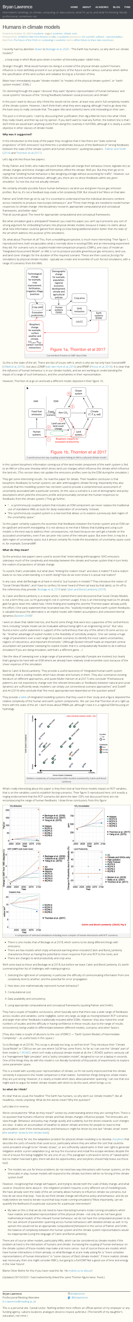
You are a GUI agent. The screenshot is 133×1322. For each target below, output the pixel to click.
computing (47, 40)
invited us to (80, 1270)
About (86, 7)
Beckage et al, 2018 (49, 589)
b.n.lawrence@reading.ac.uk (19, 1301)
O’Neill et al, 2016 (13, 366)
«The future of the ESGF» (25, 40)
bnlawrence (77, 1293)
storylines (118, 1139)
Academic (102, 7)
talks (54, 36)
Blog (116, 7)
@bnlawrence (80, 1297)
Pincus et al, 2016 (101, 366)
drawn (38, 49)
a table (23, 697)
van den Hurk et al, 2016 (61, 366)
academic (39, 33)
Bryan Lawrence (17, 6)
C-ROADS (25, 1052)
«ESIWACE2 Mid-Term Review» (33, 36)
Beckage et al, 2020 (57, 49)
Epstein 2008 (23, 615)
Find (127, 7)
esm (74, 33)
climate (67, 33)
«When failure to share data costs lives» (93, 40)
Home (74, 7)
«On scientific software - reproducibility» (101, 36)
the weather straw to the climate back (25, 1132)
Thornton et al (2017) (29, 153)
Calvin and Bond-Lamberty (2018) (86, 589)
